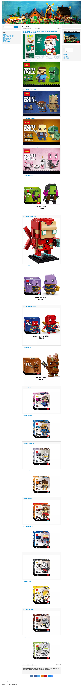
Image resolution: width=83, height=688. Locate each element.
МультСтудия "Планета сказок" (8, 35)
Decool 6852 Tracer (27, 471)
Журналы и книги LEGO (7, 38)
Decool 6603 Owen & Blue (29, 118)
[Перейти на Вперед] (34, 665)
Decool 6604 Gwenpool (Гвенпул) (31, 147)
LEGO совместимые (6, 39)
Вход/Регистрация (6, 41)
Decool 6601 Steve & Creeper (30, 60)
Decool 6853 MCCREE (28, 498)
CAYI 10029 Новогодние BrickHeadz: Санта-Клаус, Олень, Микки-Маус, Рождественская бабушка (40, 32)
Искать (16, 26)
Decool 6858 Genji (27, 637)
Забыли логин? (66, 57)
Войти (65, 54)
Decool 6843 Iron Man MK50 (29, 216)
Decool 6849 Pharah (27, 415)
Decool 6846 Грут (27, 347)
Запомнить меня (67, 52)
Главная (4, 34)
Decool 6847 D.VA (27, 388)
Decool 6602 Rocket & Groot (29, 89)
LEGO (4, 37)
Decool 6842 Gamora (28, 175)
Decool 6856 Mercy (27, 581)
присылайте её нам (50, 670)
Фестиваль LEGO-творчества (8, 36)
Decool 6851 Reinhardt (28, 443)
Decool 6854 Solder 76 (28, 526)
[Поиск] (36, 28)
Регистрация (66, 56)
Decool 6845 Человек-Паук (29, 306)
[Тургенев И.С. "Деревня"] (72, 37)
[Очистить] (38, 28)
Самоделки (5, 40)
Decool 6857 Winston (28, 609)
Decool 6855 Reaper (27, 554)
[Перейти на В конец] (36, 665)
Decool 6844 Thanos (28, 266)
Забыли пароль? (66, 58)
